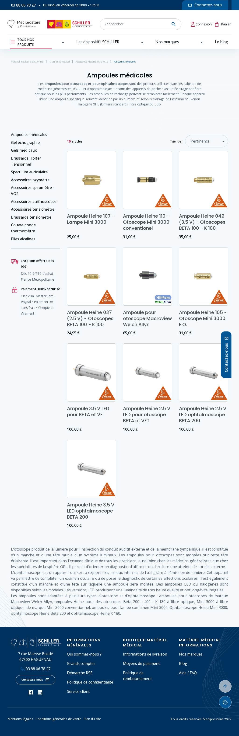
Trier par (176, 141)
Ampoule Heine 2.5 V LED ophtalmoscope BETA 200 (202, 414)
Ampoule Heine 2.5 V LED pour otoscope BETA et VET (146, 414)
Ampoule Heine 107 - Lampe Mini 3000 (91, 219)
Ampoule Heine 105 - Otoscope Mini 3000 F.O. (203, 318)
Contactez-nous (32, 680)
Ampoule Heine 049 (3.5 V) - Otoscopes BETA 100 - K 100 (202, 222)
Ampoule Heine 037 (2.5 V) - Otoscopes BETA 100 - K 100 (90, 318)
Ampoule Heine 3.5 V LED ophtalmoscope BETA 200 (90, 511)
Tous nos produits (25, 42)
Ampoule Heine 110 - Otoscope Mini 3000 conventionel (146, 222)
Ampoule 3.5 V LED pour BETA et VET (88, 411)
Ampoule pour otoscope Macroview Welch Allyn (147, 318)
